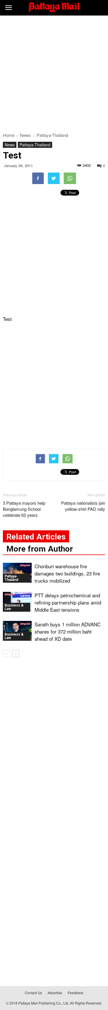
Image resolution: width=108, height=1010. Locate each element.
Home (8, 135)
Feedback (75, 992)
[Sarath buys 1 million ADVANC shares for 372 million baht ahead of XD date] (17, 631)
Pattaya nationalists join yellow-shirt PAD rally (83, 506)
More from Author (39, 549)
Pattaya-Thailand (35, 145)
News (10, 145)
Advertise (55, 992)
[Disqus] (54, 744)
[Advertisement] (54, 72)
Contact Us (33, 992)
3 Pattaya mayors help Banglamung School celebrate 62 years (24, 509)
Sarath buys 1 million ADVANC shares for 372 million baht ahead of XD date (68, 631)
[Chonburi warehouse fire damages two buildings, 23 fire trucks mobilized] (17, 573)
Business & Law (14, 607)
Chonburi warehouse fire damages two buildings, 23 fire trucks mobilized (67, 573)
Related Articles (36, 537)
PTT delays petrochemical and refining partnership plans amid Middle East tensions (68, 602)
